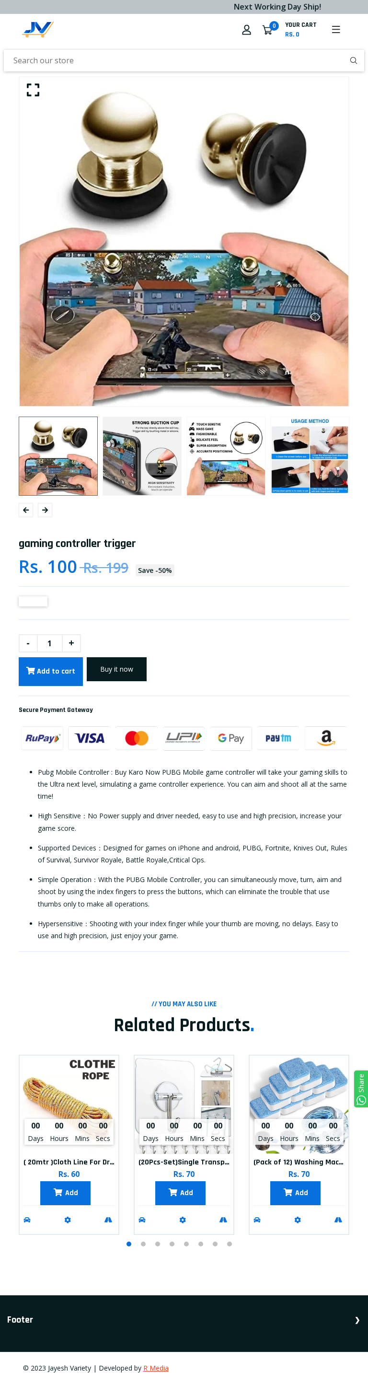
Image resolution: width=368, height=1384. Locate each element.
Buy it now (116, 669)
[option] (184, 241)
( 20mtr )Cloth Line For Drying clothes (87, 1162)
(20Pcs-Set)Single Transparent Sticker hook (213, 1162)
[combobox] (184, 60)
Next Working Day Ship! (260, 6)
